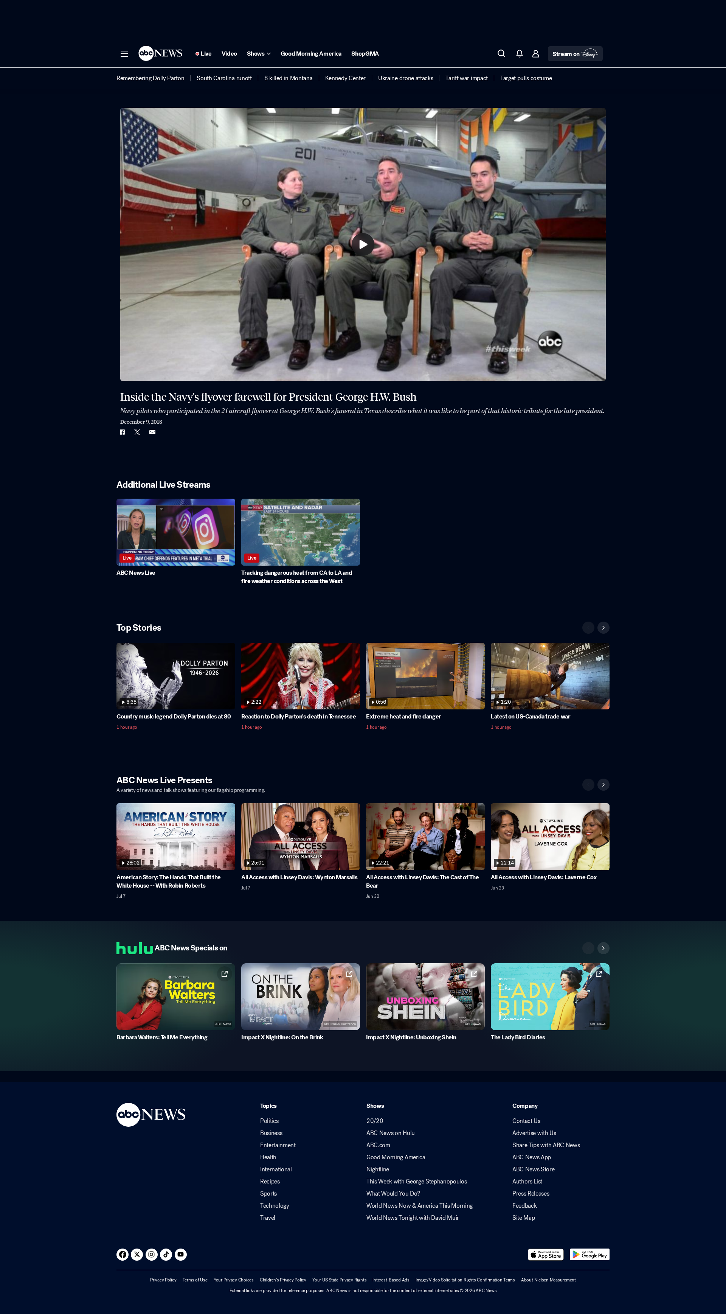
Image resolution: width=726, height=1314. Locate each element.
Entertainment (278, 1145)
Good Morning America (395, 1157)
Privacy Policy (163, 1280)
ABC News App (531, 1157)
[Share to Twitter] (137, 432)
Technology (274, 1206)
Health (268, 1157)
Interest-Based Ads (391, 1280)
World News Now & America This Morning (419, 1206)
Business (271, 1133)
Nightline (377, 1169)
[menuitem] (150, 78)
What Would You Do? (393, 1194)
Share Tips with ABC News (546, 1145)
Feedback (524, 1206)
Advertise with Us (534, 1133)
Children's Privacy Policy (283, 1280)
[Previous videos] (588, 628)
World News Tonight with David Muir (412, 1218)
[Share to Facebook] (122, 432)
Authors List (527, 1182)
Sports (268, 1194)
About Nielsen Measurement (548, 1280)
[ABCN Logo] (160, 53)
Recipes (270, 1182)
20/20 (374, 1121)
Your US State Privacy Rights (339, 1280)
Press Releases (530, 1194)
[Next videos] (603, 628)
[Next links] (603, 948)
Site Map (523, 1218)
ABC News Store (533, 1169)
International (276, 1169)
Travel (267, 1218)
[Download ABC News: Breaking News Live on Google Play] (590, 1255)
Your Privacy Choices (234, 1280)
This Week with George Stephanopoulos (416, 1182)
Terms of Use (195, 1280)
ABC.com (378, 1145)
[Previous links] (588, 948)
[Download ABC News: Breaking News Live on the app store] (546, 1255)
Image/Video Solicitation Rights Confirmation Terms (465, 1280)
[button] (124, 53)
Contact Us (526, 1121)
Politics (269, 1121)
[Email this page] (152, 432)
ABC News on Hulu (390, 1133)
